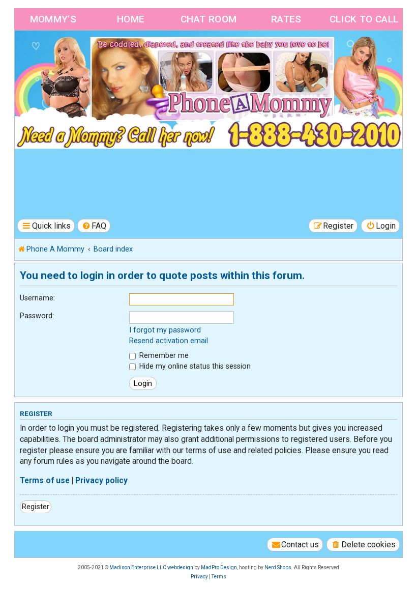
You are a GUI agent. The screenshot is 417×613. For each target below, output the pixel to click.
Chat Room (209, 19)
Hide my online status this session (194, 366)
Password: (37, 316)
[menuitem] (94, 226)
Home (131, 19)
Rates (286, 19)
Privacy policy (101, 480)
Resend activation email (168, 341)
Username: (37, 298)
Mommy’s (53, 19)
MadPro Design (219, 567)
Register (35, 506)
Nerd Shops (277, 567)
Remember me (163, 355)
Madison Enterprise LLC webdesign (151, 567)
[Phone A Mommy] (73, 52)
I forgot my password (165, 330)
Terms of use (45, 480)
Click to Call (364, 19)
